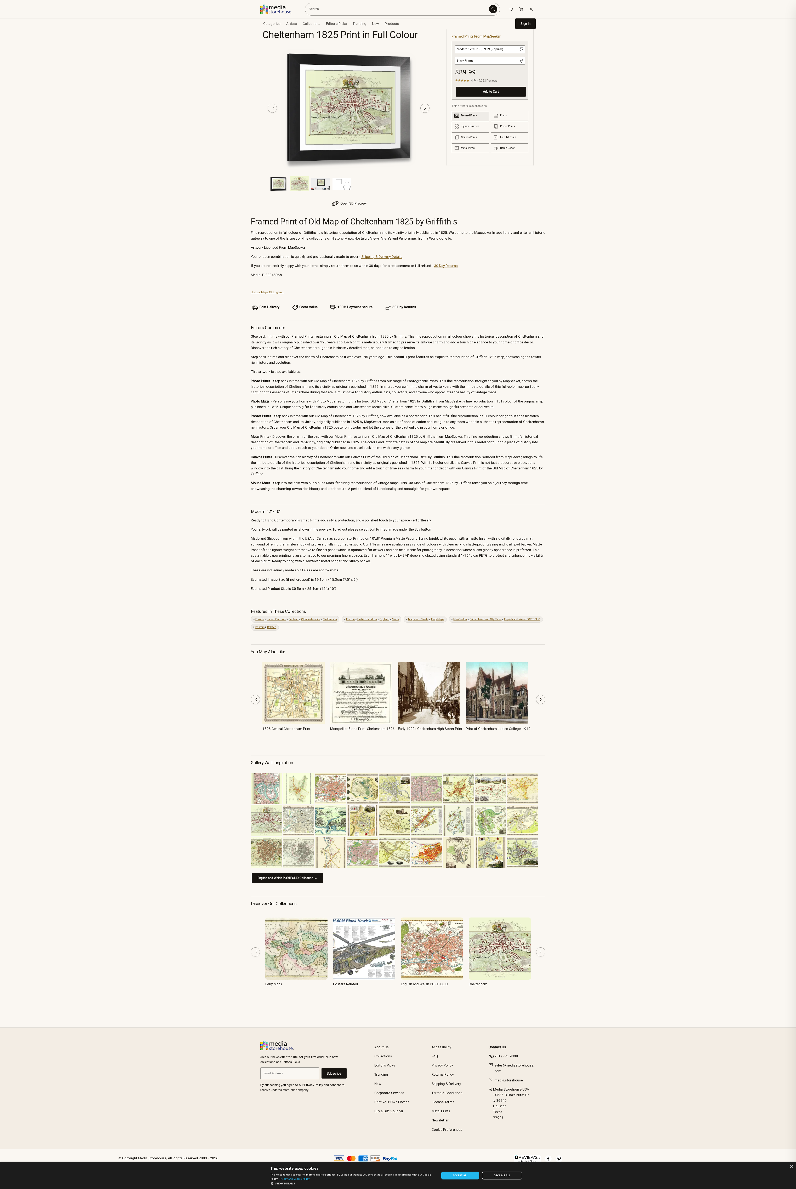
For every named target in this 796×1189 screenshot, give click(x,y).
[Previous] (272, 108)
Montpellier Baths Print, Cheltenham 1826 (362, 729)
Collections (311, 24)
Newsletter (440, 1120)
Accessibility (441, 1047)
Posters (260, 627)
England (293, 619)
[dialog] (398, 1175)
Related (271, 627)
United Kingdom (276, 619)
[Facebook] (548, 1161)
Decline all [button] (502, 1175)
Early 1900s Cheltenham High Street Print (430, 729)
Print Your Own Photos (391, 1102)
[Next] (425, 108)
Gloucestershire (310, 619)
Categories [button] (271, 24)
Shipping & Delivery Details (381, 257)
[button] (353, 1183)
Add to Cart (491, 91)
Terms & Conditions (447, 1093)
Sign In (525, 24)
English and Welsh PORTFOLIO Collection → (287, 878)
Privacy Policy (442, 1065)
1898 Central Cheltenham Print (286, 729)
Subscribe (334, 1073)
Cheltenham (330, 619)
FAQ (435, 1056)
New (375, 24)
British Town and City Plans (485, 619)
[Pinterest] (559, 1161)
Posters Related (345, 984)
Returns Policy (443, 1074)
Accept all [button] (460, 1175)
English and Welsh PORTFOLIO (522, 619)
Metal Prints (441, 1111)
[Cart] (521, 9)
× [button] (791, 1166)
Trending (359, 24)
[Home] (279, 9)
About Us (381, 1047)
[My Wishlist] (511, 9)
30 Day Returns (446, 266)
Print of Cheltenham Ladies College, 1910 (498, 729)
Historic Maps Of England (267, 292)
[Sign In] (531, 9)
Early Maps (437, 619)
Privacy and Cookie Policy (294, 1179)
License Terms (443, 1102)
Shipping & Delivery (446, 1084)
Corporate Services (389, 1093)
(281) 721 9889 (505, 1056)
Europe (259, 619)
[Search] (493, 9)
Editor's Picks (336, 24)
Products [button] (392, 24)
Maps (395, 619)
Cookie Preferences (447, 1129)
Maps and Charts (418, 619)
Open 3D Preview (353, 203)
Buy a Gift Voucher (388, 1111)
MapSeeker (460, 619)
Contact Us (497, 1047)
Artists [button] (291, 24)
